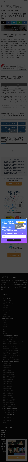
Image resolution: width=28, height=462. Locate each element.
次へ (14, 240)
